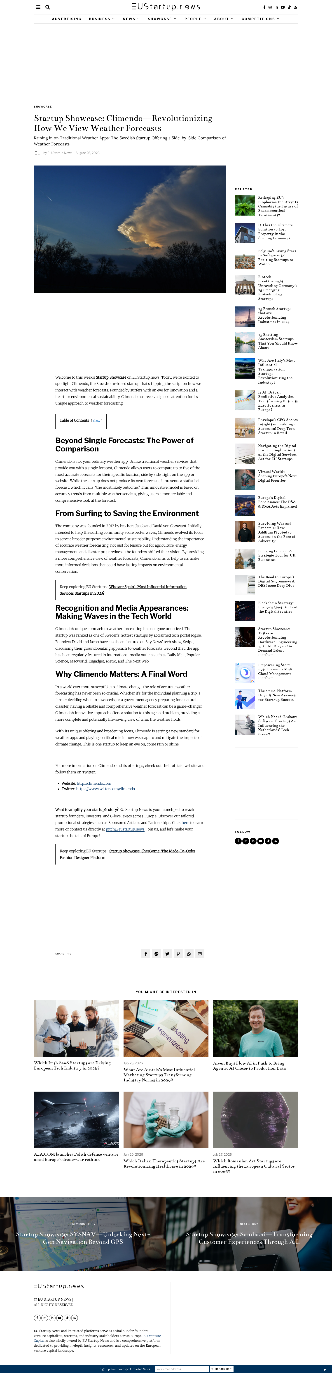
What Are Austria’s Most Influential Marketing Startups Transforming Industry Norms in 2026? (159, 1075)
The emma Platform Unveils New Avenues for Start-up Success (277, 695)
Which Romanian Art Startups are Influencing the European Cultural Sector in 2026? (254, 1166)
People (193, 19)
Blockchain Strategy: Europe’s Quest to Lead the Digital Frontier (277, 607)
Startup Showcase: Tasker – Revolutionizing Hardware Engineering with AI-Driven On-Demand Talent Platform (277, 642)
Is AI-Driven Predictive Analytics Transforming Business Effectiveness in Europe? (278, 401)
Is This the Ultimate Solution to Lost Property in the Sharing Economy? (275, 231)
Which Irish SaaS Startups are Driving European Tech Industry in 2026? (72, 1065)
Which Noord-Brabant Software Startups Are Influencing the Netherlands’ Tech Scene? (277, 725)
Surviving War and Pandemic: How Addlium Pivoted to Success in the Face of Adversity (276, 532)
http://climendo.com (94, 783)
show (96, 420)
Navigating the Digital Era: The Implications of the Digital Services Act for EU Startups (277, 452)
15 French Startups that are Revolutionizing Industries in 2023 (274, 315)
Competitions (258, 19)
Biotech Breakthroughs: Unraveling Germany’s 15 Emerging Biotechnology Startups (277, 288)
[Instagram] (270, 7)
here (185, 822)
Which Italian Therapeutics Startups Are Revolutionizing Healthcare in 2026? (164, 1163)
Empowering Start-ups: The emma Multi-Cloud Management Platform (277, 671)
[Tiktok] (289, 7)
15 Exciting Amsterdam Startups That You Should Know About (278, 341)
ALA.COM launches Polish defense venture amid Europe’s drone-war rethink (76, 1157)
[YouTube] (283, 7)
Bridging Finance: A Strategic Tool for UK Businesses (276, 555)
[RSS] (295, 7)
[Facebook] (264, 7)
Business (99, 19)
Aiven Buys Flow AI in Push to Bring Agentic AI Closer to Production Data (249, 1065)
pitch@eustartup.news (125, 829)
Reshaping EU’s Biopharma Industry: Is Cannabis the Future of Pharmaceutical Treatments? (278, 206)
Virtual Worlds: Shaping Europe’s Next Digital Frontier (277, 476)
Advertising (67, 19)
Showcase (160, 19)
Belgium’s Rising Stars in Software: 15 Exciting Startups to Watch (277, 257)
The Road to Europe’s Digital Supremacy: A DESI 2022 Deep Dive (276, 581)
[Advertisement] (166, 64)
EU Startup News (59, 153)
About (221, 19)
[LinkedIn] (276, 7)
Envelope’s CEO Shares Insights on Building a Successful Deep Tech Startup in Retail (278, 426)
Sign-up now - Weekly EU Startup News (125, 1369)
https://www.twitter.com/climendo (105, 789)
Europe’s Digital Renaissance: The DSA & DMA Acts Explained (277, 501)
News (129, 19)
